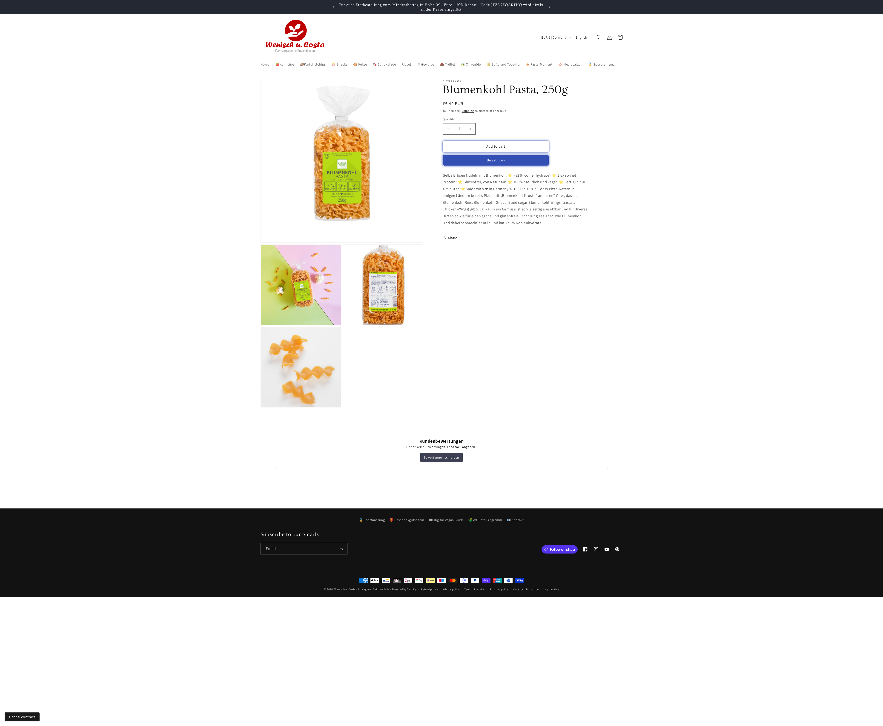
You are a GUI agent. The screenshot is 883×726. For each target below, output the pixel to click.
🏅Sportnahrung (372, 520)
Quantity (449, 119)
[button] (599, 37)
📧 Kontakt (515, 520)
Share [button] (452, 237)
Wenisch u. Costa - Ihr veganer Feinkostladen (362, 589)
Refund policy (429, 589)
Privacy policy (450, 589)
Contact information (526, 589)
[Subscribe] (341, 548)
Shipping (468, 111)
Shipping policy (499, 589)
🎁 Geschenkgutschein (406, 520)
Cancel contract (22, 717)
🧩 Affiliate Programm (485, 520)
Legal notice (551, 589)
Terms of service (474, 589)
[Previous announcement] (334, 7)
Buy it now (496, 160)
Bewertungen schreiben (441, 457)
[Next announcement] (549, 7)
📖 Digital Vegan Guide (446, 520)
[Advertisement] (138, 629)
